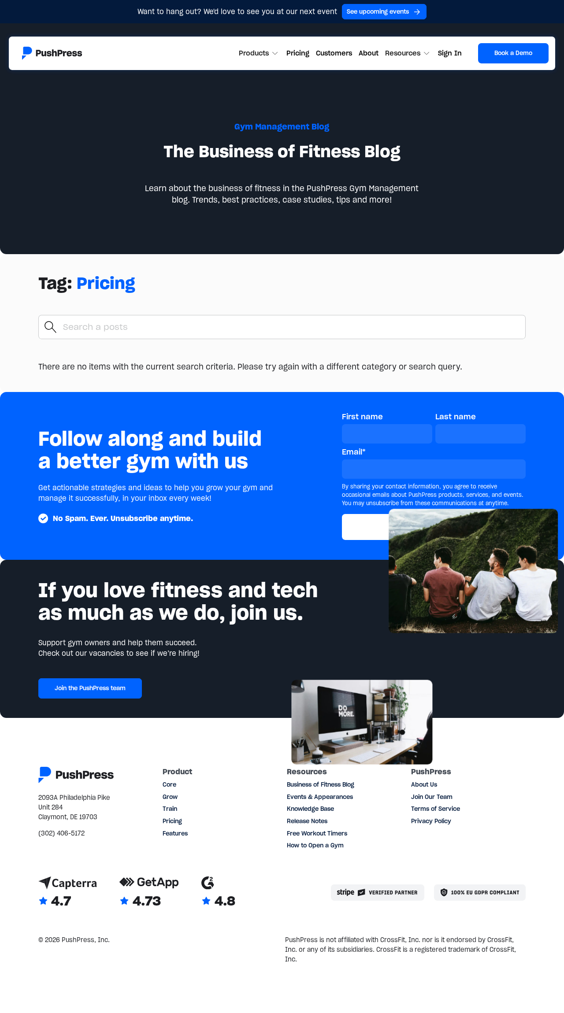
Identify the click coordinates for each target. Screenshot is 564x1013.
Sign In (450, 53)
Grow (170, 797)
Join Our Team (432, 797)
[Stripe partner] (377, 892)
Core (169, 784)
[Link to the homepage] (52, 53)
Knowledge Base (310, 809)
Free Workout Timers (317, 833)
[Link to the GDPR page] (480, 892)
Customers (334, 53)
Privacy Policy (431, 821)
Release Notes (307, 821)
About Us (424, 784)
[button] (259, 53)
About (368, 53)
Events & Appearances (320, 797)
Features (175, 833)
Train (170, 809)
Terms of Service (435, 809)
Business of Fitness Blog (320, 784)
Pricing (297, 53)
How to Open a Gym (315, 845)
